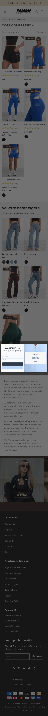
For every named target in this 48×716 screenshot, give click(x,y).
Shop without (13, 368)
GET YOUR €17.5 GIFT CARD (13, 364)
